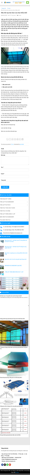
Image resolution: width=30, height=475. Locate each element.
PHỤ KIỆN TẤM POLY (5, 220)
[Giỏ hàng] (27, 2)
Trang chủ (3, 8)
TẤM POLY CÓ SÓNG (5, 211)
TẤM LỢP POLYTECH (5, 205)
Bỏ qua (17, 472)
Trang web (3, 180)
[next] (28, 305)
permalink (22, 144)
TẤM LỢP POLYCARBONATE (7, 202)
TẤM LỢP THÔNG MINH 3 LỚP (7, 214)
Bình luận (3, 155)
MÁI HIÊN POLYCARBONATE (7, 217)
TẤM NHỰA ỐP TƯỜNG (5, 199)
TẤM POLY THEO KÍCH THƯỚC (7, 208)
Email (2, 173)
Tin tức (8, 8)
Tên (2, 167)
